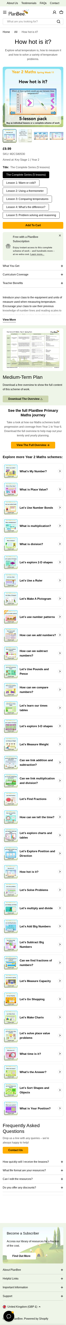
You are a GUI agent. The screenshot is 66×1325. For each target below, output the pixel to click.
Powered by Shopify (36, 1318)
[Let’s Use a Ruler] (11, 580)
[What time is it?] (11, 1054)
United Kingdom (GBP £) (22, 1306)
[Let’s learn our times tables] (11, 708)
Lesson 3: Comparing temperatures (27, 199)
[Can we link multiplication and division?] (11, 780)
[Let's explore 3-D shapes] (11, 726)
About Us (12, 3)
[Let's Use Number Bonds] (11, 507)
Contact (54, 3)
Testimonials (28, 3)
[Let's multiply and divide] (11, 908)
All (15, 32)
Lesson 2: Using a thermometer (25, 190)
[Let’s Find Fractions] (11, 799)
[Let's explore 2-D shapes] (11, 562)
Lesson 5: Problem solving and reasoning (31, 215)
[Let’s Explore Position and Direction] (11, 853)
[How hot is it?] (11, 872)
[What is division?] (11, 544)
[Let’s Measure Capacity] (11, 981)
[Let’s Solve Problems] (11, 890)
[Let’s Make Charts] (11, 1017)
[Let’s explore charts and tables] (11, 835)
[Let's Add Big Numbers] (11, 926)
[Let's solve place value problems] (11, 1035)
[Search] (59, 22)
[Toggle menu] (5, 12)
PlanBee (17, 1318)
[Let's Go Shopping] (11, 999)
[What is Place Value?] (11, 489)
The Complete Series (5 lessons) (26, 174)
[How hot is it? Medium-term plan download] (33, 330)
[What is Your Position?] (11, 1108)
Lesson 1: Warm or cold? (21, 182)
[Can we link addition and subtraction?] (11, 762)
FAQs (43, 3)
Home (6, 32)
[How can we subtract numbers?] (11, 653)
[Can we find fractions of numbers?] (11, 963)
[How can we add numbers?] (11, 635)
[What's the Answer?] (11, 1072)
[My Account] (54, 12)
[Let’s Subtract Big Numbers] (11, 944)
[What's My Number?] (11, 471)
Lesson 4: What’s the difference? (25, 207)
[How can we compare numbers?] (11, 689)
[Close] (59, 235)
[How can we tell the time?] (11, 817)
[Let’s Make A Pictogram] (11, 598)
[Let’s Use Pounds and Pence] (11, 671)
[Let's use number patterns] (11, 617)
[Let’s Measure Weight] (11, 744)
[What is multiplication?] (11, 526)
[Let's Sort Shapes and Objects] (11, 1090)
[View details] (60, 471)
